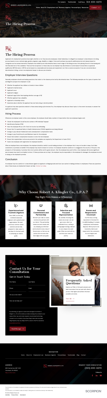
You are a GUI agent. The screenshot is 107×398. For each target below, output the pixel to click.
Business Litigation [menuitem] (65, 7)
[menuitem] (7, 395)
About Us (29, 355)
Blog (78, 355)
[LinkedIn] (96, 375)
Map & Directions (10, 373)
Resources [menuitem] (85, 7)
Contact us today (41, 166)
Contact (83, 355)
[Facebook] (92, 375)
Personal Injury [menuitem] (76, 7)
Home (23, 355)
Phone (11, 288)
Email (30, 288)
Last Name (32, 282)
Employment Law (38, 355)
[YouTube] (101, 375)
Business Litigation (50, 355)
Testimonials (72, 2)
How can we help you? (16, 301)
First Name (13, 282)
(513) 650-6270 (93, 368)
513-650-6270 (94, 2)
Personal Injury (62, 355)
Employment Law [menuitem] (52, 7)
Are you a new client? (16, 294)
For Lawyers (62, 2)
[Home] (18, 5)
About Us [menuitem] (43, 7)
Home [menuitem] (38, 7)
